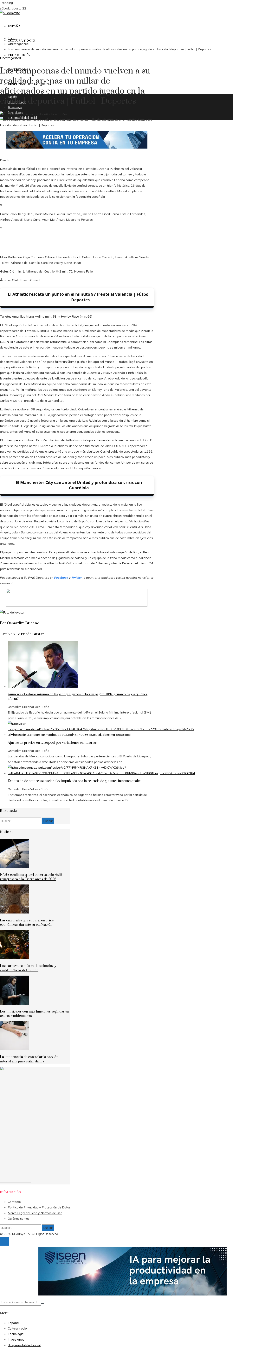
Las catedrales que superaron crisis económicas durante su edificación (27, 922)
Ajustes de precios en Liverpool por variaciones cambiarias (52, 743)
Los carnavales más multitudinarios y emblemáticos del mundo (28, 968)
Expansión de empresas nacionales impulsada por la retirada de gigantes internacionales (74, 781)
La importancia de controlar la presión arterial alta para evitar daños (29, 1059)
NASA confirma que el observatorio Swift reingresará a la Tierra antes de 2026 (31, 877)
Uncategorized (10, 58)
